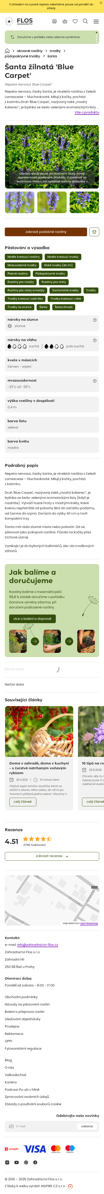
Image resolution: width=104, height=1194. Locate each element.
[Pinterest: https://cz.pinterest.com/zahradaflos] (26, 1162)
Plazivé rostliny (18, 273)
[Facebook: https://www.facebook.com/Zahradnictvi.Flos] (35, 1162)
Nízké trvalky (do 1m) (58, 265)
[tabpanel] (52, 37)
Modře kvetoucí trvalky (63, 256)
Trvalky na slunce (20, 307)
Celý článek (23, 802)
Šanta (43, 307)
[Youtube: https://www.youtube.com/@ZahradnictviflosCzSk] (16, 1162)
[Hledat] (85, 21)
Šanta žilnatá (63, 307)
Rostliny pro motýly (21, 282)
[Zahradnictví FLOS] (19, 21)
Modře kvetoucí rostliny (24, 256)
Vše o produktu (87, 112)
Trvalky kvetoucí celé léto (25, 298)
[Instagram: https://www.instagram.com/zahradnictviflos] (7, 1162)
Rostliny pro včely (54, 282)
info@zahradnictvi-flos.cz (37, 945)
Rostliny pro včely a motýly (26, 290)
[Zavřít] (101, 3)
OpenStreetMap (89, 923)
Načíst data (32, 670)
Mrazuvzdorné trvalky (22, 265)
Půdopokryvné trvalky (50, 273)
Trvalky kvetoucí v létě (65, 298)
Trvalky (91, 290)
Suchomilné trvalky (65, 290)
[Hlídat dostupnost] (94, 232)
